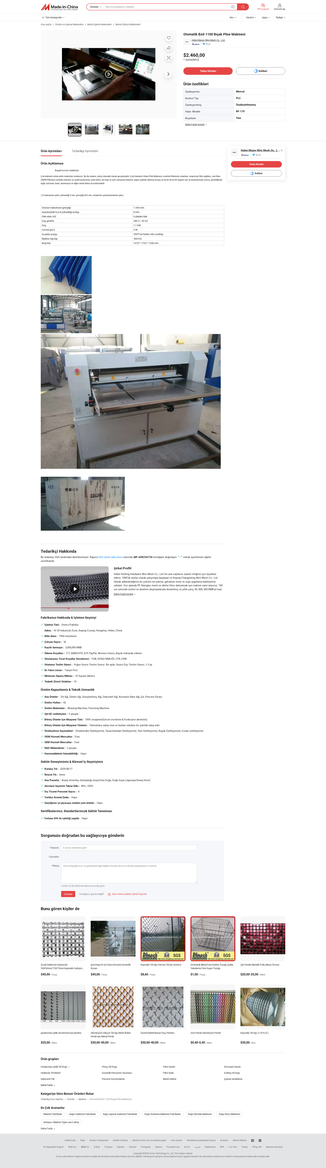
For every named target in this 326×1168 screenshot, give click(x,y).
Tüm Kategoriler (53, 17)
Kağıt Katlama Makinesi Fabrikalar (162, 1114)
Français (108, 1146)
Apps (264, 17)
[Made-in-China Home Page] (59, 7)
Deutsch (133, 1146)
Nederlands (210, 1146)
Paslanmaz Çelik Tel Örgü (54, 1066)
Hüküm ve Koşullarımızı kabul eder (241, 1156)
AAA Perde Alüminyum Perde (206, 1032)
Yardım (250, 17)
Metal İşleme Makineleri (99, 24)
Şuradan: (54, 856)
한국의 (187, 1146)
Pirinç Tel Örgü (109, 1066)
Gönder (68, 894)
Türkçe (245, 1146)
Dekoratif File (48, 1079)
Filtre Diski (168, 1072)
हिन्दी (222, 1146)
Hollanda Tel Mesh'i (51, 1072)
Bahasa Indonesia (274, 1146)
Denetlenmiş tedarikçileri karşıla (201, 1140)
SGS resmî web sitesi (110, 557)
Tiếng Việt (257, 1146)
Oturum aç (279, 9)
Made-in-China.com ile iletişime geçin (149, 1140)
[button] (232, 6)
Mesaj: (56, 865)
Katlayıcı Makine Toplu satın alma (61, 1122)
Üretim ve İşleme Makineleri (69, 24)
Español (120, 1146)
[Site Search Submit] (243, 6)
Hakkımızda (70, 1140)
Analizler (224, 1140)
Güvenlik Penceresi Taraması (117, 1072)
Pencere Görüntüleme (113, 1079)
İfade (82, 1140)
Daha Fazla (47, 1128)
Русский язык (173, 1146)
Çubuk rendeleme (233, 1079)
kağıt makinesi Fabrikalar (82, 1114)
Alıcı (232, 17)
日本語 (97, 1146)
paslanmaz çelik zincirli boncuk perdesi (61, 1032)
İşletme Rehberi (240, 1140)
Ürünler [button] (94, 7)
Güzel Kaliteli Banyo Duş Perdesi (157, 1032)
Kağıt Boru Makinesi (229, 1114)
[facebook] (252, 1140)
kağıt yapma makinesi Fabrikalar (120, 1114)
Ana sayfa (46, 24)
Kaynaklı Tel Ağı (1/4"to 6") (254, 1032)
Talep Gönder (208, 71)
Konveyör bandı (232, 1066)
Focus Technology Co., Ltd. (162, 1153)
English (60, 1146)
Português (146, 1146)
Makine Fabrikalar (52, 1114)
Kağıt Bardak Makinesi (200, 1114)
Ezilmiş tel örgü (232, 1072)
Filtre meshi (169, 1066)
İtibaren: (55, 847)
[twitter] (260, 1140)
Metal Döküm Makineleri (128, 24)
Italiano (158, 1146)
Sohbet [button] (262, 71)
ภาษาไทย (232, 1146)
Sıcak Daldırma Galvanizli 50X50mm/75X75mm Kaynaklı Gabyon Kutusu (61, 968)
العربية (197, 1146)
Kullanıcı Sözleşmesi (98, 1140)
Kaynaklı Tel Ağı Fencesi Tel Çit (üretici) (161, 964)
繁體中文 (85, 1146)
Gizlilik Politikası (120, 1140)
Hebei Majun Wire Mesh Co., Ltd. (208, 40)
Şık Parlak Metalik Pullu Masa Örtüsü (259, 964)
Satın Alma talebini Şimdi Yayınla (127, 894)
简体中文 (72, 1146)
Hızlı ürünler (176, 1140)
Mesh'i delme (169, 1079)
